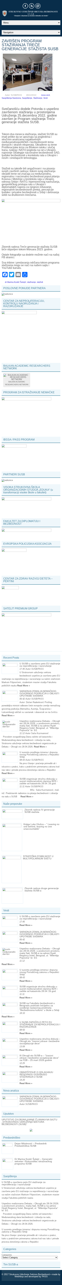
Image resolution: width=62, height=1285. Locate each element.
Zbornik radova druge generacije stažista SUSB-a (41, 889)
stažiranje (31, 282)
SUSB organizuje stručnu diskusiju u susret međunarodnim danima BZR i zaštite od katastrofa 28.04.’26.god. (38, 781)
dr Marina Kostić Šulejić (15, 282)
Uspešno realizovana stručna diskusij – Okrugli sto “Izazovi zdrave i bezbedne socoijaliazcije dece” (40, 1041)
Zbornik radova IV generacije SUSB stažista (39, 810)
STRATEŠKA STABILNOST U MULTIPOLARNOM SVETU (38, 857)
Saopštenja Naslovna (11, 98)
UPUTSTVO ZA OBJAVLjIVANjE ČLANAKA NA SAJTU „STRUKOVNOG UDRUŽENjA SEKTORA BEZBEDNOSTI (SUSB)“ (29, 1122)
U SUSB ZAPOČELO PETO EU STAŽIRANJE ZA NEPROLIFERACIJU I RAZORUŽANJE (40, 1024)
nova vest (45, 95)
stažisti (40, 282)
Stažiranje (37, 98)
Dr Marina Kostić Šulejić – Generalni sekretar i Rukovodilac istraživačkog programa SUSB (33, 1161)
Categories (7, 1255)
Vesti (45, 98)
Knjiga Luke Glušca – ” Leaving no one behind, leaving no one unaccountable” (41, 826)
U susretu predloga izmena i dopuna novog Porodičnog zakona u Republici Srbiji (39, 754)
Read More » (23, 685)
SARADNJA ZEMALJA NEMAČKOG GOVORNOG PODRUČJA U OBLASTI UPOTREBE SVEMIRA (39, 693)
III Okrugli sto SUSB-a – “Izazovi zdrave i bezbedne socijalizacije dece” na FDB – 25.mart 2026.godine (39, 1057)
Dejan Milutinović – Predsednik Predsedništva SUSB (31, 1144)
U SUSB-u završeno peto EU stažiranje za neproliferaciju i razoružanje (40, 664)
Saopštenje (27, 98)
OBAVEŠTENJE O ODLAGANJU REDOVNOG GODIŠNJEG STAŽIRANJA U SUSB (36, 1074)
